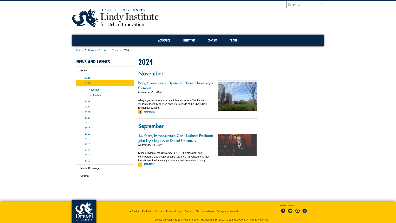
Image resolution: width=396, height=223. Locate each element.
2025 (87, 77)
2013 (87, 155)
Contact (189, 211)
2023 (87, 101)
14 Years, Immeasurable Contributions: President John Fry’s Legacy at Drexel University (175, 138)
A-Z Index (134, 211)
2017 (87, 133)
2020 (87, 117)
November (150, 73)
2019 (87, 123)
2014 (87, 149)
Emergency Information (228, 211)
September (151, 126)
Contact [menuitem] (212, 40)
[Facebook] (284, 213)
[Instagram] (298, 213)
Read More (149, 111)
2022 (87, 107)
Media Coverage (90, 168)
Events (84, 175)
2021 (87, 112)
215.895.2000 (235, 219)
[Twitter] (291, 213)
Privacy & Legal (174, 211)
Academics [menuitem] (164, 40)
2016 (87, 139)
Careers (159, 211)
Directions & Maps (205, 211)
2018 (87, 128)
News (115, 50)
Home (79, 50)
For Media (147, 211)
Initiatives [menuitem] (189, 40)
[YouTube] (304, 213)
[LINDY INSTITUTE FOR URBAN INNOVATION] (115, 25)
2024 (87, 83)
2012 (87, 160)
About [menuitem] (233, 40)
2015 (87, 144)
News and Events (97, 50)
